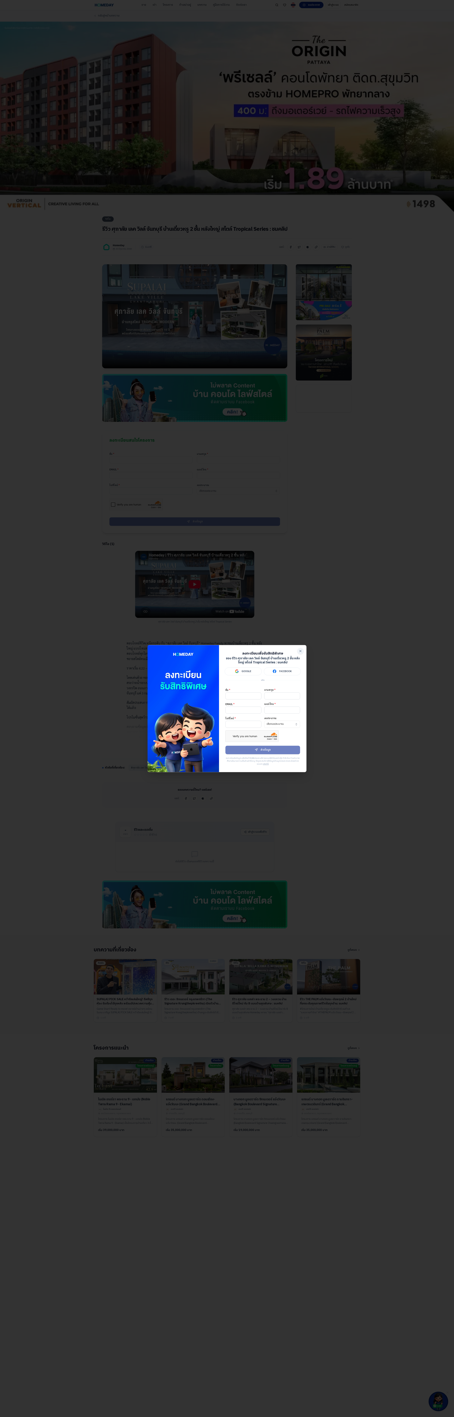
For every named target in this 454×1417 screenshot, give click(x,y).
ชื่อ (227, 690)
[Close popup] (300, 651)
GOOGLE (246, 671)
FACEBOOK (285, 671)
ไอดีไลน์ (230, 718)
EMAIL (230, 704)
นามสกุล (270, 690)
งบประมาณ (270, 718)
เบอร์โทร (270, 704)
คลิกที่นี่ (266, 764)
